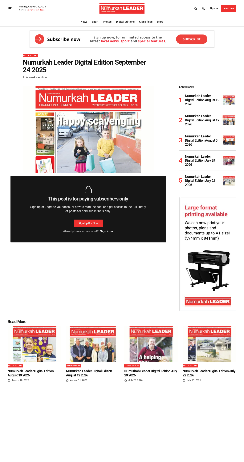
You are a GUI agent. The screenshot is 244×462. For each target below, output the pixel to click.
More (160, 21)
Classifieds (145, 21)
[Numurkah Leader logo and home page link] (122, 8)
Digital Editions (30, 55)
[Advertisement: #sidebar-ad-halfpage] (207, 254)
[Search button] (196, 9)
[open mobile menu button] (10, 8)
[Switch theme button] (204, 9)
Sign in (214, 8)
